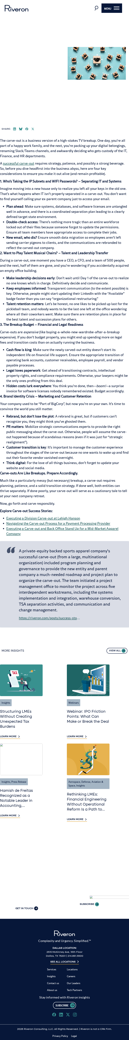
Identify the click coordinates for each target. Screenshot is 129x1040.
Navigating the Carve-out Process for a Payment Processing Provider (58, 523)
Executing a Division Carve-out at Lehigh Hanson (43, 518)
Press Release (18, 781)
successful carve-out (18, 163)
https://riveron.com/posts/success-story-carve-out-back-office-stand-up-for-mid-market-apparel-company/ (49, 618)
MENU (107, 8)
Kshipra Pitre (13, 70)
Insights (6, 702)
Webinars (73, 702)
